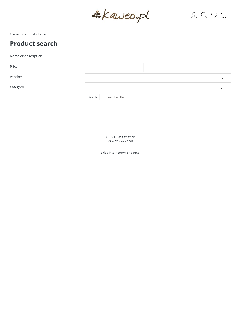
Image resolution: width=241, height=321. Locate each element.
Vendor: (16, 76)
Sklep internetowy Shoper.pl (120, 152)
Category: (17, 87)
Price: (14, 66)
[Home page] (120, 15)
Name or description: (26, 56)
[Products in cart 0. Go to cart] (224, 18)
